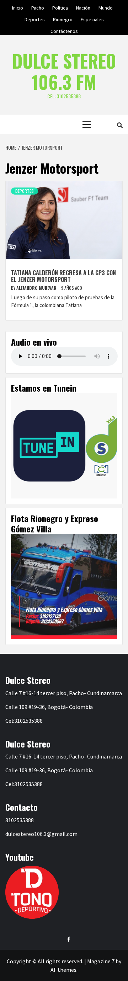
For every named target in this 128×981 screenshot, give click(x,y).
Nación (83, 7)
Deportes (35, 18)
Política (60, 7)
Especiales (92, 18)
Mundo (105, 7)
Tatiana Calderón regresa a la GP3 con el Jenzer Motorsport (63, 276)
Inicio (17, 7)
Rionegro (63, 18)
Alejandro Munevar (37, 288)
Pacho (37, 7)
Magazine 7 (100, 961)
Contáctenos (64, 30)
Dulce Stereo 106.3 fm (64, 71)
